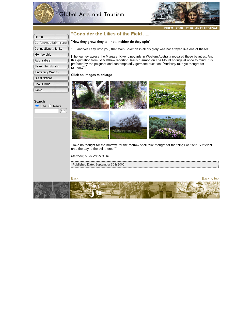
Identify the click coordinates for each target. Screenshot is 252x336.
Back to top (210, 178)
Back (75, 178)
